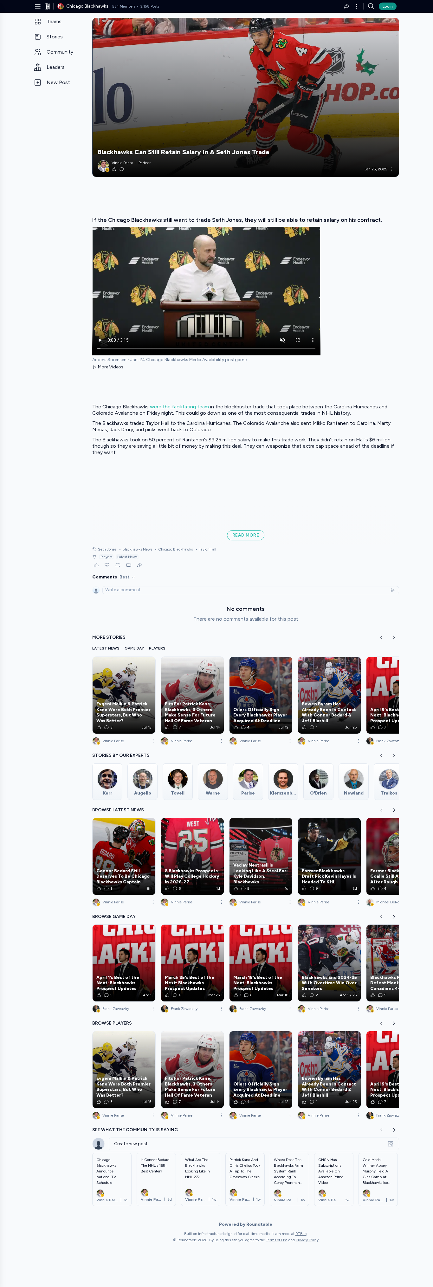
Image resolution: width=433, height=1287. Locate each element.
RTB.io (301, 1233)
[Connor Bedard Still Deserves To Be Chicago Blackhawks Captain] (124, 856)
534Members (123, 6)
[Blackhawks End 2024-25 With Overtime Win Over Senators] (329, 963)
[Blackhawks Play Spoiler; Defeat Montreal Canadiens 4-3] (397, 963)
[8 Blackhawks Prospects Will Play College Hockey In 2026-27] (192, 856)
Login (388, 6)
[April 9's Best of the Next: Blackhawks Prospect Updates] (397, 695)
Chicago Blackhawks (174, 549)
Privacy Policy (307, 1240)
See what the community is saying (135, 1129)
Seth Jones (107, 549)
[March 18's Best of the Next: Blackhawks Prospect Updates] (260, 963)
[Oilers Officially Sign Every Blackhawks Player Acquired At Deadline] (260, 695)
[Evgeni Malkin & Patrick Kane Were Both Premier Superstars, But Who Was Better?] (124, 695)
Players (106, 557)
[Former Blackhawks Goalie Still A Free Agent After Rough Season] (397, 856)
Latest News (127, 557)
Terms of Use (277, 1240)
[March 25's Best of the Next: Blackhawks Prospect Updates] (192, 963)
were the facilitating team (179, 407)
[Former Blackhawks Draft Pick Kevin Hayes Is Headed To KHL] (329, 856)
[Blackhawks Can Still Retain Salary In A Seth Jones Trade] (246, 97)
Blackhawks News (135, 549)
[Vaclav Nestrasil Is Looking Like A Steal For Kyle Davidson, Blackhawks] (260, 856)
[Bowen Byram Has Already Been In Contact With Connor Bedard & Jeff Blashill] (329, 695)
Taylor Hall (205, 549)
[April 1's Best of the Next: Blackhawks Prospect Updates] (124, 963)
